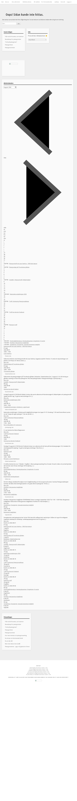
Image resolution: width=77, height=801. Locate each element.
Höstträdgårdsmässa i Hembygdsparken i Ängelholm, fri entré (27, 341)
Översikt (63, 2)
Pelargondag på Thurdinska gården (19, 267)
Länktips (57, 2)
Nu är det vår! (9, 641)
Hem (3, 2)
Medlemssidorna (27, 2)
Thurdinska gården (9, 371)
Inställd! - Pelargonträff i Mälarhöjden (19, 280)
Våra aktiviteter (16, 2)
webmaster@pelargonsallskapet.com (38, 670)
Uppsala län (8, 515)
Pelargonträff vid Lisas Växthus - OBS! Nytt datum (23, 263)
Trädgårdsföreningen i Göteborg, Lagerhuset (17, 407)
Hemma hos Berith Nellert (11, 389)
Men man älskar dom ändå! (12, 644)
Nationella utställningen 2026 (18, 294)
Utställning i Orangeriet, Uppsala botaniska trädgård (25, 344)
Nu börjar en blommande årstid (14, 638)
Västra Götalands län (11, 409)
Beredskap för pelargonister (13, 39)
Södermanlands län (10, 461)
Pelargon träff (13, 325)
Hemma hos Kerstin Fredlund (12, 441)
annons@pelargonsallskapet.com (38, 667)
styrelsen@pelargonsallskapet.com (38, 669)
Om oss (7, 2)
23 (4, 310)
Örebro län (8, 356)
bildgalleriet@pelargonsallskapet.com (38, 671)
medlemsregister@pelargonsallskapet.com (38, 673)
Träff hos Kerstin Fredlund (16, 312)
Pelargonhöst (9, 45)
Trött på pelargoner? (11, 42)
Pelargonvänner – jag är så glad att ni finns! (17, 646)
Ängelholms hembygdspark (11, 476)
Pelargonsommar (10, 47)
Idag (5, 157)
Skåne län (7, 479)
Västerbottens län (10, 374)
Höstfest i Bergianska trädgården (19, 343)
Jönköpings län (9, 427)
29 (4, 323)
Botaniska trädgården (10, 512)
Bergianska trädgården (10, 494)
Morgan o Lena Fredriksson (11, 459)
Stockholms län (9, 392)
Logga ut (69, 2)
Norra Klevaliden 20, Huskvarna (13, 425)
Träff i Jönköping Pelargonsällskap (19, 301)
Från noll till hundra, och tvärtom (14, 36)
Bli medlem (37, 2)
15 (4, 292)
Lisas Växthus (7, 353)
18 (4, 299)
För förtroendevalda (46, 2)
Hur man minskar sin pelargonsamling (16, 635)
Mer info (6, 362)
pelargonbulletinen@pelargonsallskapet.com (38, 674)
